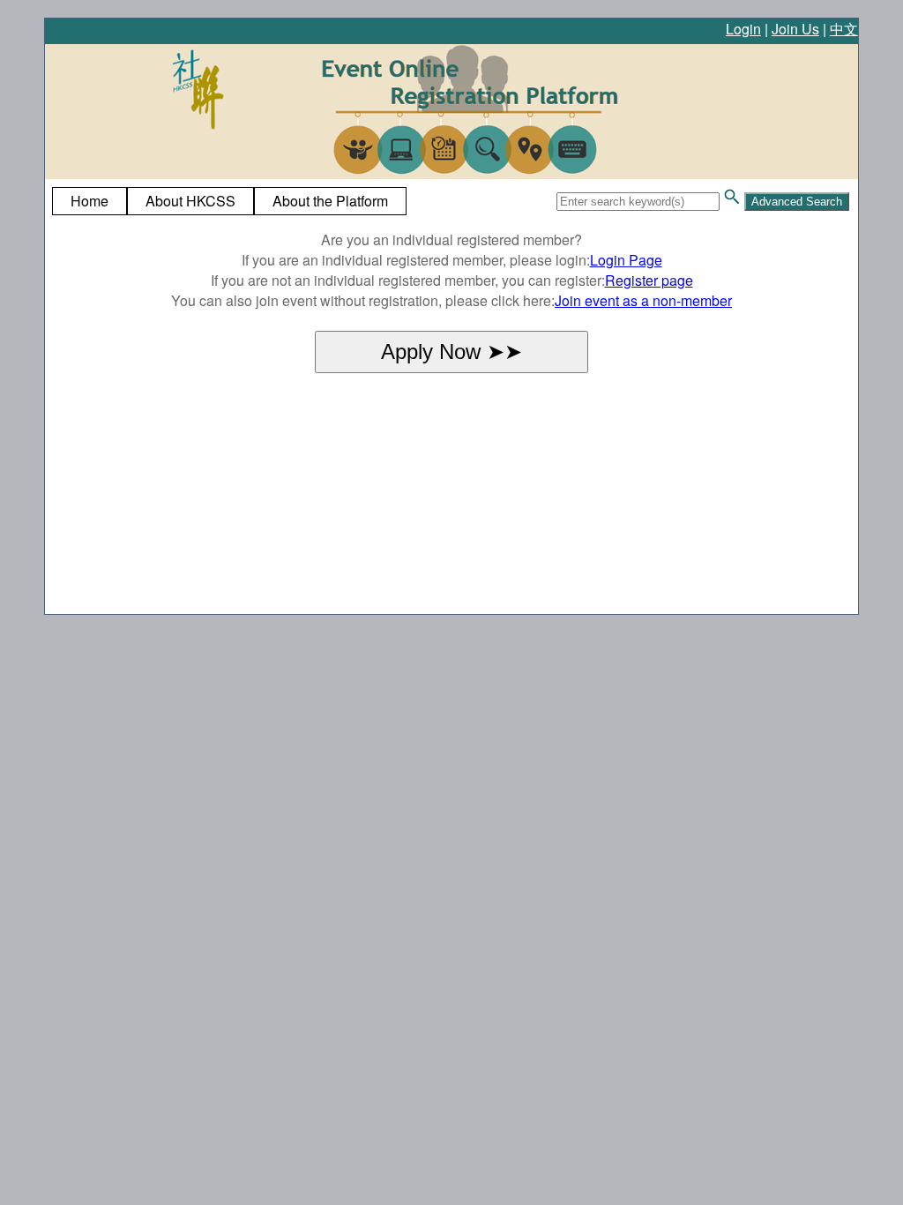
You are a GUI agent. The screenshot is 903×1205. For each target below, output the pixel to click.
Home (89, 201)
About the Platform (330, 201)
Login (743, 29)
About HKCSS (190, 201)
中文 (844, 29)
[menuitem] (89, 201)
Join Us (795, 29)
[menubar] (229, 201)
